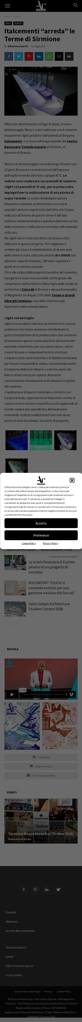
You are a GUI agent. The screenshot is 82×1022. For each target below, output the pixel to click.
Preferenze (41, 535)
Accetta (41, 523)
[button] (72, 480)
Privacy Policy (50, 543)
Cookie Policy (29, 543)
